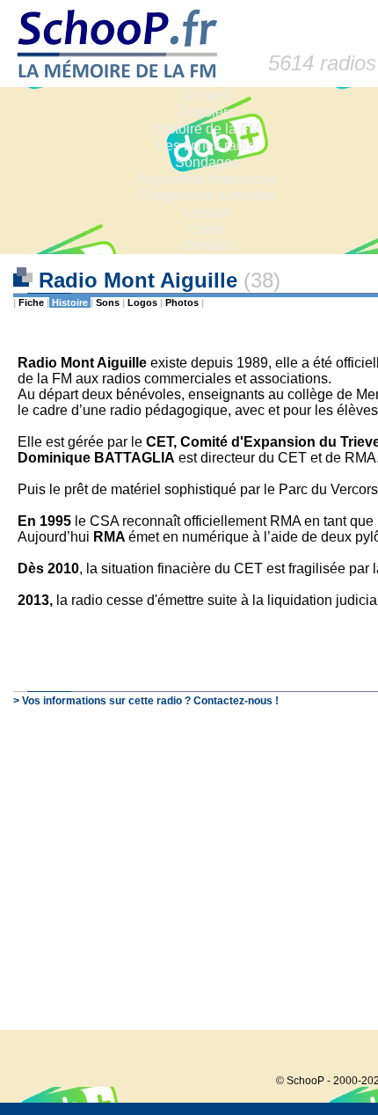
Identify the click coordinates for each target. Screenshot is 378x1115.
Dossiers (207, 112)
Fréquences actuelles (207, 195)
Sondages (207, 162)
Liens (207, 229)
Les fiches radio (206, 145)
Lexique (207, 212)
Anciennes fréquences (207, 178)
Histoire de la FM (207, 128)
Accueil (207, 95)
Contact (207, 245)
